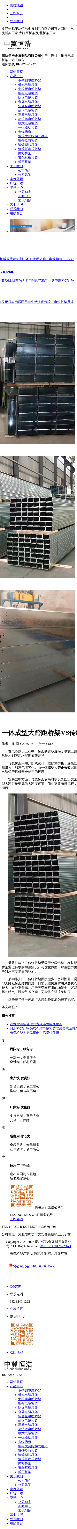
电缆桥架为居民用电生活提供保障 (34, 1032)
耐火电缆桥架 (28, 110)
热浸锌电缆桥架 (29, 119)
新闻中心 (24, 196)
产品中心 (16, 76)
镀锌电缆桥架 (28, 93)
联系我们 (16, 21)
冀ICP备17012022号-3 (55, 1246)
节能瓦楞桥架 (28, 157)
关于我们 (16, 166)
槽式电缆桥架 (28, 84)
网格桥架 (24, 153)
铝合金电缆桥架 (29, 106)
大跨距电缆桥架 (29, 89)
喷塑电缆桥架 (28, 114)
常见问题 (24, 200)
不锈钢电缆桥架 (29, 80)
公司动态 (24, 192)
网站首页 (16, 72)
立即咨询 (16, 1219)
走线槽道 (24, 132)
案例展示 (16, 179)
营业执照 (16, 204)
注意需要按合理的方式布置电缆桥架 (36, 1024)
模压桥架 (24, 162)
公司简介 (16, 13)
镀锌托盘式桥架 (29, 149)
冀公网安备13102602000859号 (34, 1266)
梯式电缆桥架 (28, 123)
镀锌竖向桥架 (28, 140)
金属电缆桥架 (28, 102)
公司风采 (24, 174)
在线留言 (16, 213)
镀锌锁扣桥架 (28, 144)
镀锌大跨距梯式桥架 (33, 136)
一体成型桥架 (28, 127)
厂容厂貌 (16, 183)
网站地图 (16, 5)
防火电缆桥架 (28, 97)
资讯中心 (16, 187)
